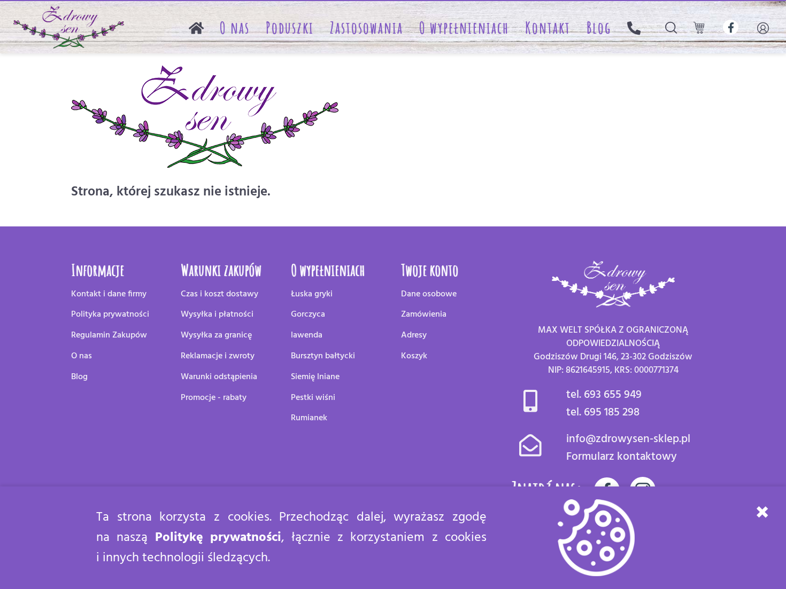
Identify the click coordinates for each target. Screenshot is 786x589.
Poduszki (290, 27)
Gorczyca (308, 314)
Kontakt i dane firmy (109, 294)
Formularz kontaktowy (621, 457)
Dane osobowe (429, 294)
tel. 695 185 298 (602, 412)
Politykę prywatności (218, 538)
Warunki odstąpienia (219, 377)
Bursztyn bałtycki (323, 356)
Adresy (414, 335)
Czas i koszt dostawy (219, 294)
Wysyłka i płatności (217, 314)
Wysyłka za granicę (216, 335)
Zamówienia (423, 314)
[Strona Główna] (196, 27)
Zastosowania (366, 27)
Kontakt (548, 27)
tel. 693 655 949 (604, 395)
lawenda (306, 335)
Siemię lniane (315, 377)
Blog (599, 27)
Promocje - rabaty (213, 398)
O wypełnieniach (464, 27)
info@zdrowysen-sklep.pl (628, 439)
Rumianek (309, 418)
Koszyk (414, 356)
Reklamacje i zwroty (218, 356)
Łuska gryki (312, 294)
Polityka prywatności (110, 314)
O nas (235, 27)
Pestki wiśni (313, 398)
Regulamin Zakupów (109, 335)
